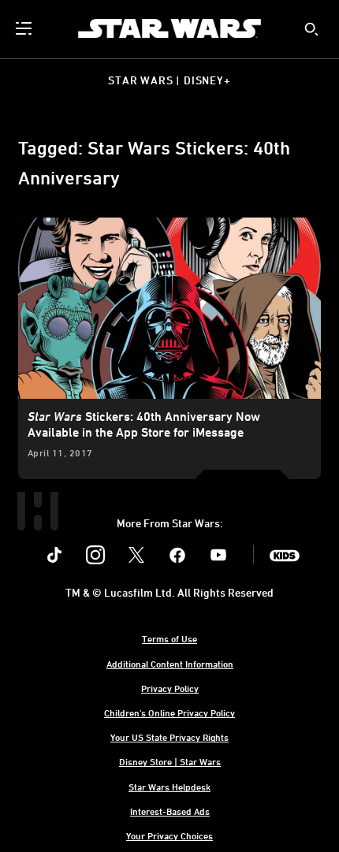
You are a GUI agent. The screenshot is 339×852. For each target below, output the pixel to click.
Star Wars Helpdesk (169, 786)
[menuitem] (25, 28)
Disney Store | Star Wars (170, 761)
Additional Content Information (169, 663)
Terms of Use (169, 638)
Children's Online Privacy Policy (169, 712)
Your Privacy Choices (169, 835)
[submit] (311, 29)
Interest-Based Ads (170, 811)
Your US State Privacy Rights (169, 736)
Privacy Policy (170, 688)
